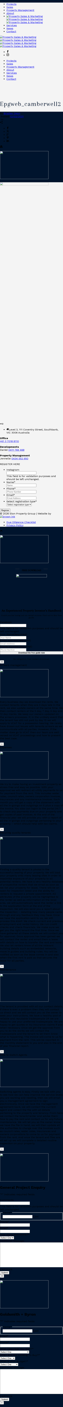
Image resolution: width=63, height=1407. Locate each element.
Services (11, 25)
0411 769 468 (16, 449)
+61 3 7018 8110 (9, 441)
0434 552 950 (19, 458)
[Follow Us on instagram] (2, 423)
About (10, 13)
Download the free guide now (31, 653)
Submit (4, 1272)
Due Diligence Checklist (21, 522)
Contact (11, 31)
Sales (9, 7)
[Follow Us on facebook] (1, 423)
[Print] (1, 146)
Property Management (20, 10)
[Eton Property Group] (24, 19)
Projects (11, 4)
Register (5, 510)
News (9, 28)
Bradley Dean (12, 113)
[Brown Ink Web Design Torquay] (7, 516)
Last (36, 1216)
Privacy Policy (14, 525)
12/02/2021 (17, 116)
